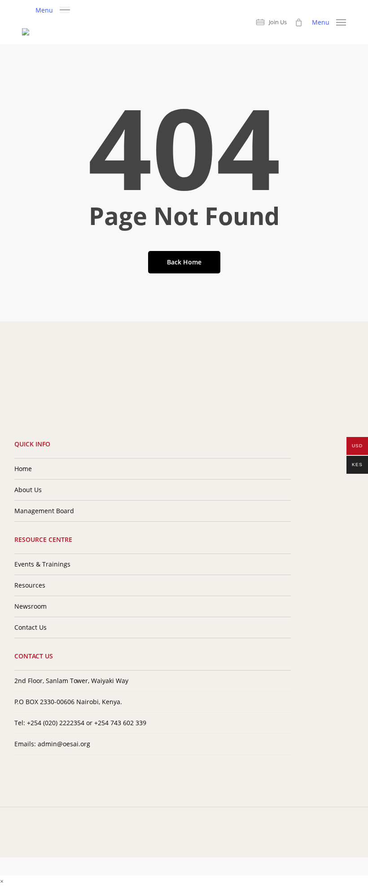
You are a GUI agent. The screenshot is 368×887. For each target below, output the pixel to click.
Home (23, 468)
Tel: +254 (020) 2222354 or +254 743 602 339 (80, 722)
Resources (29, 585)
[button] (52, 9)
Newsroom (30, 606)
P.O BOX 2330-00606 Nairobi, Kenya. (68, 701)
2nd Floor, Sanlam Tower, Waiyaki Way (71, 680)
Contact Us (30, 627)
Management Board (44, 510)
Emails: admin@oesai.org (52, 744)
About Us (28, 489)
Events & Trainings (42, 564)
